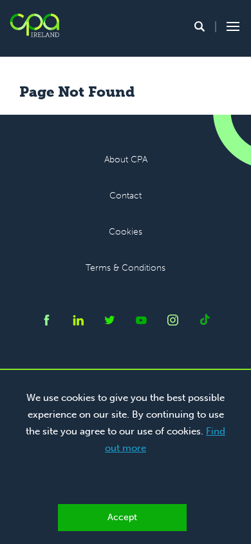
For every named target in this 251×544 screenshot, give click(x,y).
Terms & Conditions (125, 267)
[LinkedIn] (78, 322)
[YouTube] (141, 322)
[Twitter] (110, 322)
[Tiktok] (204, 322)
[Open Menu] (231, 26)
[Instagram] (173, 322)
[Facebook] (47, 322)
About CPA (125, 159)
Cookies (125, 231)
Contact (125, 195)
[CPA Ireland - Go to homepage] (34, 25)
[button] (199, 26)
